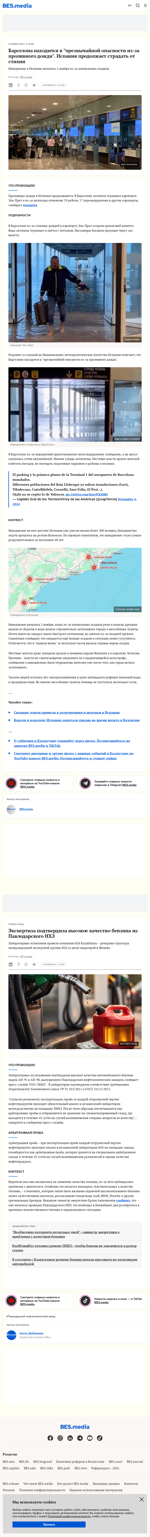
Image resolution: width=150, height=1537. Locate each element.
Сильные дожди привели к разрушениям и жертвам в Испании (67, 712)
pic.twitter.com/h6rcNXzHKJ (87, 494)
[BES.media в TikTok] (99, 1438)
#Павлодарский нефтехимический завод (31, 1316)
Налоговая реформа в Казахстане (80, 1461)
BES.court (115, 1461)
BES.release (11, 1484)
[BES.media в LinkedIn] (70, 1438)
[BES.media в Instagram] (60, 1438)
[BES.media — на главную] (17, 5)
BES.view (80, 1468)
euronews (30, 205)
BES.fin (24, 1461)
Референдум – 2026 (105, 1468)
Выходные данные (106, 1484)
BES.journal (135, 1461)
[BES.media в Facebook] (50, 1438)
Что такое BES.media (38, 1484)
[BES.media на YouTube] (90, 1438)
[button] (138, 5)
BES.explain (11, 1468)
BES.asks (30, 1468)
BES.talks (46, 1468)
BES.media (26, 77)
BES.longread (42, 1461)
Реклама (9, 1490)
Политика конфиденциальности (42, 1490)
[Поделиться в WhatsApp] (26, 85)
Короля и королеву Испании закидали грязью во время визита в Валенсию (77, 720)
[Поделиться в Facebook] (18, 85)
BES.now (9, 1461)
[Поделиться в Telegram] (33, 85)
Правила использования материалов (96, 1490)
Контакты (131, 1484)
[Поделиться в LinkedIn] (10, 85)
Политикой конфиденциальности (69, 1516)
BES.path (63, 1468)
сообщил (123, 1200)
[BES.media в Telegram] (80, 1438)
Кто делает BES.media (72, 1484)
